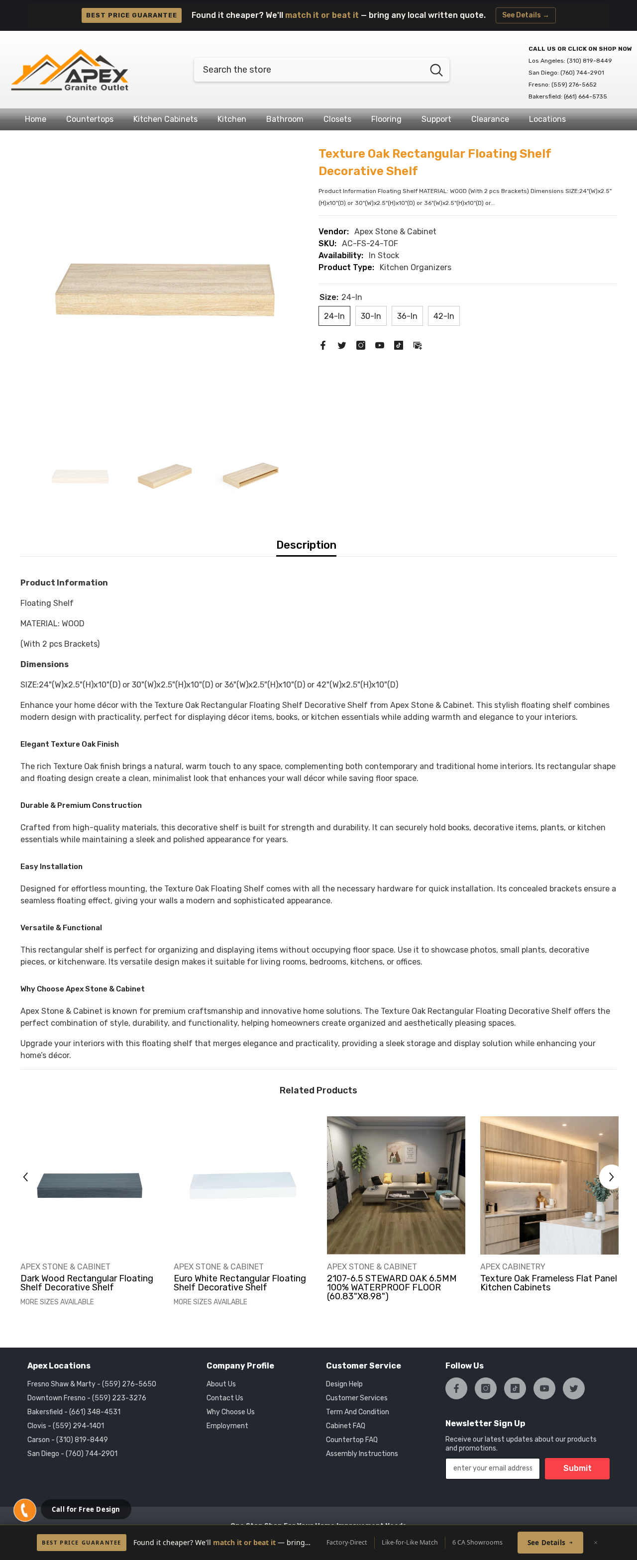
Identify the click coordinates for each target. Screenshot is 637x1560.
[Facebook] (322, 344)
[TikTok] (398, 344)
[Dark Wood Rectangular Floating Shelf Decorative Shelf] (89, 1185)
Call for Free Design (86, 1509)
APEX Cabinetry (512, 1266)
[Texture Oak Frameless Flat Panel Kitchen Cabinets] (549, 1185)
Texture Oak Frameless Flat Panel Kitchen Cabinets (548, 1283)
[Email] (417, 344)
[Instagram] (360, 344)
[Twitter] (341, 344)
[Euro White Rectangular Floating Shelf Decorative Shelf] (243, 1185)
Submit (577, 1468)
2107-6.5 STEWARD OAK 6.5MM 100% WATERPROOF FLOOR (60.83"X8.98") (392, 1287)
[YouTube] (379, 344)
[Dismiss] (595, 1542)
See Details (546, 1542)
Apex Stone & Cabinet (395, 231)
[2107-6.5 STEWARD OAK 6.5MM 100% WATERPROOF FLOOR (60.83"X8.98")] (396, 1185)
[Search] (321, 70)
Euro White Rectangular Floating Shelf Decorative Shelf (240, 1283)
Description (306, 545)
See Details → (525, 15)
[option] (164, 289)
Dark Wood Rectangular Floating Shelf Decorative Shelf (86, 1283)
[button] (25, 1177)
